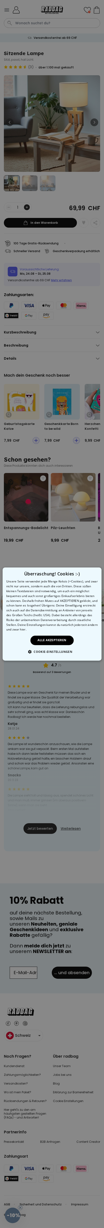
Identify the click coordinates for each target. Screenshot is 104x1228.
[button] (52, 652)
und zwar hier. (16, 630)
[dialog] (52, 614)
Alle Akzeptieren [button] (51, 640)
